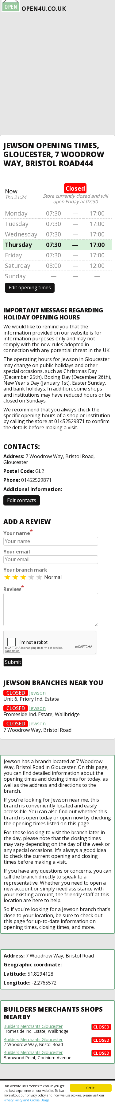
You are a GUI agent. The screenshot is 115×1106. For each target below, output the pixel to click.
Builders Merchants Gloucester (33, 1026)
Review (13, 589)
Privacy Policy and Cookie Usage (26, 1100)
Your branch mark (25, 570)
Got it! (90, 1088)
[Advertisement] (57, 74)
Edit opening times (30, 287)
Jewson (37, 693)
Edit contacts (21, 500)
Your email (16, 552)
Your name (18, 533)
